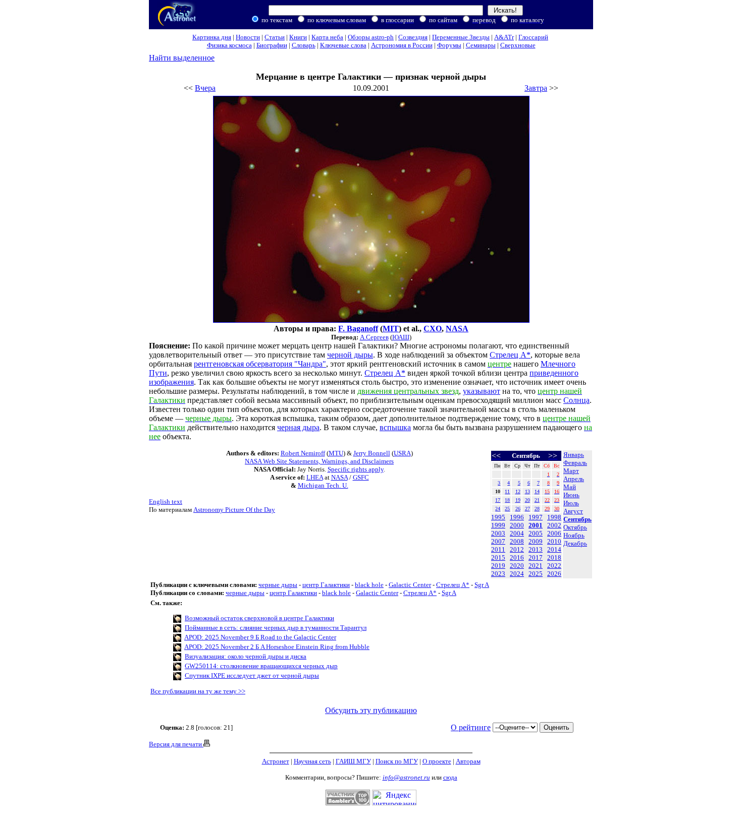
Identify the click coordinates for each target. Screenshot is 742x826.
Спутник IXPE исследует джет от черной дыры (252, 675)
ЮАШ (400, 337)
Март (571, 471)
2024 (517, 573)
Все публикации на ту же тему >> (197, 691)
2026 (554, 573)
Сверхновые (518, 45)
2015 (498, 557)
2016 (517, 557)
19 (517, 500)
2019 (498, 565)
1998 (554, 517)
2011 (498, 549)
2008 (517, 541)
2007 (498, 541)
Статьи (274, 37)
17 (497, 500)
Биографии (271, 45)
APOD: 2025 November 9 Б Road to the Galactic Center (260, 637)
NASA (457, 328)
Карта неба (327, 37)
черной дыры (350, 354)
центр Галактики (326, 584)
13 (527, 491)
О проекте (436, 761)
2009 (535, 541)
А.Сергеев (374, 337)
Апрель (573, 479)
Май (569, 487)
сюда (450, 777)
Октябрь (575, 527)
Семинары (481, 45)
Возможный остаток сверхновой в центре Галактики (259, 618)
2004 (517, 533)
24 (497, 508)
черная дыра (298, 427)
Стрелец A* (510, 354)
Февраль (575, 462)
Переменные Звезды (461, 37)
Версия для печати (176, 744)
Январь (573, 454)
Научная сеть (312, 761)
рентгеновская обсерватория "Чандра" (260, 364)
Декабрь (575, 543)
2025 (535, 573)
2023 (498, 573)
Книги (298, 37)
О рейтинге (471, 727)
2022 (554, 565)
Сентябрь (577, 519)
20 (527, 500)
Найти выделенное (182, 57)
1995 (498, 517)
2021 (535, 565)
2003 (498, 533)
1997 (535, 517)
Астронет (275, 761)
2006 (554, 533)
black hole (369, 584)
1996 (517, 517)
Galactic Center (410, 584)
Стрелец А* (452, 584)
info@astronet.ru (406, 777)
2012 (517, 549)
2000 (517, 525)
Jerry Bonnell (371, 453)
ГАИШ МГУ (353, 761)
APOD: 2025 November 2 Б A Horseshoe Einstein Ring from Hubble (276, 647)
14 (537, 491)
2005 (535, 533)
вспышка (395, 427)
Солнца (576, 400)
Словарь (303, 45)
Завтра (535, 88)
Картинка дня (211, 37)
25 (507, 508)
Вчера (205, 88)
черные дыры (277, 584)
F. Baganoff (358, 328)
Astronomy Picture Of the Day (234, 509)
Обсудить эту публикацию (371, 710)
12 (517, 491)
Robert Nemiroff (303, 453)
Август (573, 511)
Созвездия (413, 37)
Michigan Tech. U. (323, 485)
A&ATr (504, 37)
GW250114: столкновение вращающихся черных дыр (261, 666)
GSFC (361, 477)
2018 (554, 557)
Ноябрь (574, 535)
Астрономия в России (402, 45)
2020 (517, 565)
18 (507, 500)
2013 (535, 549)
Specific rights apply (356, 469)
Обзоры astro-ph (371, 37)
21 (537, 500)
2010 (554, 541)
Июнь (571, 495)
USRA (402, 453)
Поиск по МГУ (397, 761)
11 (507, 491)
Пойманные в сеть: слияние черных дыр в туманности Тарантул (275, 627)
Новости (248, 37)
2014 (554, 549)
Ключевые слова (343, 45)
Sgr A (481, 584)
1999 (498, 525)
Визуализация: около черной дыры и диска (245, 656)
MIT (391, 328)
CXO (432, 328)
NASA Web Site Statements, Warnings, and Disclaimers (319, 461)
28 (537, 508)
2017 (535, 557)
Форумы (449, 45)
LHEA (314, 477)
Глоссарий (533, 37)
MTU (336, 453)
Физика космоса (229, 45)
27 (527, 508)
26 (517, 508)
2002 (554, 525)
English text (165, 501)
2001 (535, 525)
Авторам (468, 761)
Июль (571, 503)
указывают (481, 391)
